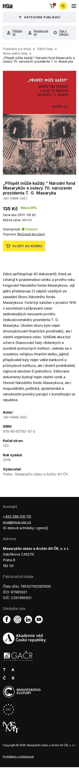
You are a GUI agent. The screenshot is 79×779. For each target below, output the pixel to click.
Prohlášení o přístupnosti (18, 756)
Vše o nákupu (63, 33)
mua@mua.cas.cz (17, 522)
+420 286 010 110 (17, 516)
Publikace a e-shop (17, 49)
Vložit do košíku (27, 246)
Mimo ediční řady (15, 53)
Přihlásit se (17, 33)
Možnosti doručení (31, 234)
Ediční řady (45, 49)
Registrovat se (41, 33)
